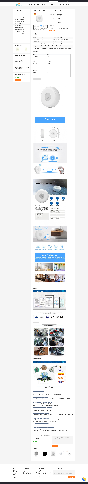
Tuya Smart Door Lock (19, 15)
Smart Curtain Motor (18, 33)
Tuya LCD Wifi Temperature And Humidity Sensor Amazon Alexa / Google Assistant (36, 459)
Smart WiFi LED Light (18, 31)
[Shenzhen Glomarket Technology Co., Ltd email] (16, 77)
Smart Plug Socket (18, 23)
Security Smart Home (18, 13)
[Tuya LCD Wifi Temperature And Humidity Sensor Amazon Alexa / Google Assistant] (36, 453)
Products (33, 4)
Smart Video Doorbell (18, 25)
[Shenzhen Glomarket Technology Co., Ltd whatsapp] (18, 77)
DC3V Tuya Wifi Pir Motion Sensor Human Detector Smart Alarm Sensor (69, 459)
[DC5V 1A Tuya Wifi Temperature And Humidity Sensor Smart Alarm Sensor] (52, 453)
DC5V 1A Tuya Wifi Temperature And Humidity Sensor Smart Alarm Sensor (53, 459)
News (64, 4)
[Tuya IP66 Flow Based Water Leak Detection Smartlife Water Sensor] (61, 453)
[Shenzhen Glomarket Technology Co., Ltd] (19, 4)
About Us (38, 4)
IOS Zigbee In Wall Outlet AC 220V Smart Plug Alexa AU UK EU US (45, 471)
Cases (67, 4)
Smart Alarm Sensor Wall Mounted (40, 430)
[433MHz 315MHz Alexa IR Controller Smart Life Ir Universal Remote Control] (44, 453)
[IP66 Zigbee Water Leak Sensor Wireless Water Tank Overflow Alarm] (40, 18)
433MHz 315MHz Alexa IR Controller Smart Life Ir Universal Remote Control (44, 459)
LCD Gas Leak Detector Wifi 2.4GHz (61, 430)
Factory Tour (44, 4)
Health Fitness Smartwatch (20, 42)
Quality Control (52, 4)
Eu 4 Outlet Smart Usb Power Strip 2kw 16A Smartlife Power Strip (44, 473)
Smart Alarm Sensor (23, 8)
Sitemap (14, 477)
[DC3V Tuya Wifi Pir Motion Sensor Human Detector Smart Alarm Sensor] (69, 453)
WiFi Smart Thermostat (19, 27)
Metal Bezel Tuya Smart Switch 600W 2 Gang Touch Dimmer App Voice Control (29, 471)
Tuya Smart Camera (18, 19)
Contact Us (59, 4)
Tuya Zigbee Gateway (19, 35)
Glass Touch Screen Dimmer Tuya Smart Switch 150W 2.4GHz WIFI (30, 473)
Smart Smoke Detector (19, 29)
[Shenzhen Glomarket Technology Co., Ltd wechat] (21, 77)
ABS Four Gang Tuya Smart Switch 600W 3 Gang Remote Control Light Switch (30, 476)
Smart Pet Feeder (18, 40)
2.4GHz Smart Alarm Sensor (50, 430)
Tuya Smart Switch (18, 17)
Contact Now (52, 30)
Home (29, 4)
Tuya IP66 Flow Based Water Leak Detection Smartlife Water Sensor (61, 459)
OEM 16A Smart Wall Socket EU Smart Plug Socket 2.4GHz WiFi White (44, 476)
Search (60, 1)
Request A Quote (66, 1)
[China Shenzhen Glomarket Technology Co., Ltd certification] (17, 49)
